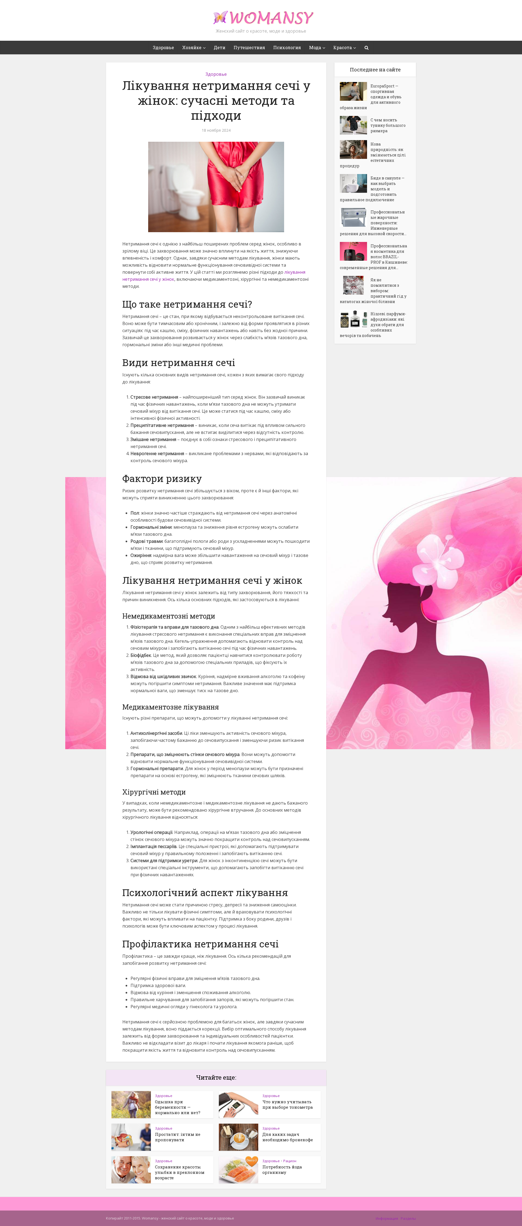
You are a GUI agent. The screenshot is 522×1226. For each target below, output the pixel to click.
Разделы (408, 1218)
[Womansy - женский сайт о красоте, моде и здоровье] (261, 15)
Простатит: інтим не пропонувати (177, 1137)
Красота (342, 47)
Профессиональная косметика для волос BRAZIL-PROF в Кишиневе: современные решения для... (374, 256)
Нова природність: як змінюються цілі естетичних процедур (373, 154)
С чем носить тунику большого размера (388, 125)
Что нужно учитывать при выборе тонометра (287, 1104)
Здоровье (163, 47)
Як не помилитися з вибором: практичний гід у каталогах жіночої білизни (373, 290)
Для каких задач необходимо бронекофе (287, 1137)
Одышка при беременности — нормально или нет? (177, 1107)
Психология (287, 47)
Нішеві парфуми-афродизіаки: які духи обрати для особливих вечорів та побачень (373, 324)
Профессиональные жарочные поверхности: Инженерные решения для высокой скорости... (373, 222)
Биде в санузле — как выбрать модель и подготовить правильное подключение (372, 188)
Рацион (289, 1160)
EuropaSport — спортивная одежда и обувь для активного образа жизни (371, 96)
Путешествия (249, 47)
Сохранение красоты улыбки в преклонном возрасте (179, 1172)
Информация (387, 1218)
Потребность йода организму (282, 1169)
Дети (219, 47)
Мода (315, 47)
